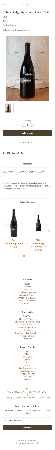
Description (27, 164)
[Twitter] (17, 153)
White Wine (27, 325)
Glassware (27, 339)
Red (27, 351)
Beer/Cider (27, 316)
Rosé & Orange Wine (27, 327)
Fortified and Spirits (27, 368)
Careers (27, 287)
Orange (27, 377)
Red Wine (28, 330)
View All (27, 379)
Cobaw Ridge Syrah (13, 243)
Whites (27, 354)
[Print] (13, 153)
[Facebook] (4, 153)
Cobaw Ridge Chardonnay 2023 (38, 245)
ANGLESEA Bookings (27, 301)
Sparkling (28, 360)
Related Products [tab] (27, 202)
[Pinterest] (22, 153)
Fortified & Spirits (27, 374)
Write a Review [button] (9, 25)
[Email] (8, 153)
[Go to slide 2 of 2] (28, 256)
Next (49, 230)
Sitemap (27, 303)
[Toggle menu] (3, 3)
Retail (27, 363)
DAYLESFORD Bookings (27, 298)
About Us (27, 284)
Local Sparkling (27, 371)
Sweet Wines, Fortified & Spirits (28, 333)
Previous (3, 230)
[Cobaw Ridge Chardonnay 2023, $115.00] (38, 223)
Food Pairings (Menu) (27, 292)
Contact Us (27, 289)
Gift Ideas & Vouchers (28, 319)
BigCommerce (32, 441)
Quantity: (27, 120)
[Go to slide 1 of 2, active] (24, 256)
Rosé (27, 365)
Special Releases (27, 336)
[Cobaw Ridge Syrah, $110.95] (13, 223)
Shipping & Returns (27, 295)
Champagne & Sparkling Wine (27, 322)
